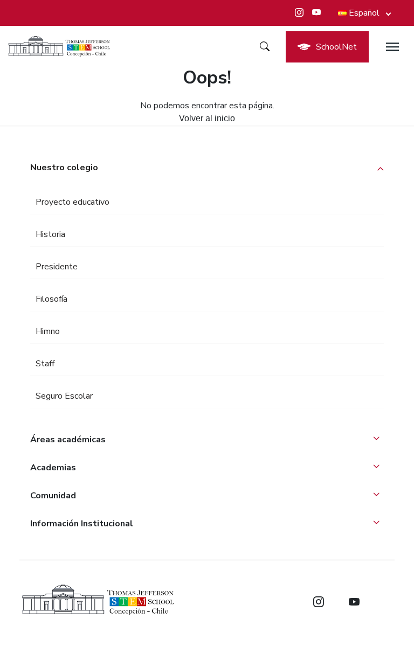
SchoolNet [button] (336, 47)
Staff (45, 364)
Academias (53, 468)
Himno (48, 331)
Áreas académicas (68, 440)
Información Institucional (81, 524)
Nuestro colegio (64, 167)
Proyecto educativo (72, 202)
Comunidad (53, 496)
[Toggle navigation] (392, 47)
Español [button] (364, 13)
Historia (50, 234)
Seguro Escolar (64, 396)
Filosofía (51, 299)
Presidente (57, 267)
